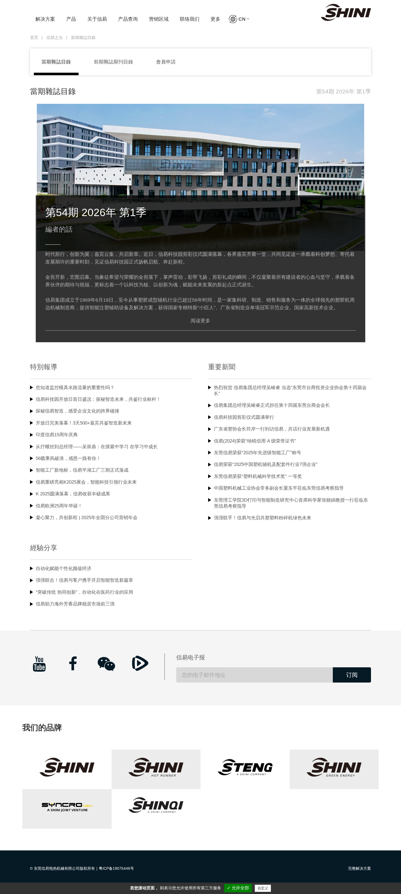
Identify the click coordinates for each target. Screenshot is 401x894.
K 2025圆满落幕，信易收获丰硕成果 (73, 493)
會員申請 (166, 62)
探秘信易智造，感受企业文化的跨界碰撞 (77, 411)
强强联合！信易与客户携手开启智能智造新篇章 (84, 580)
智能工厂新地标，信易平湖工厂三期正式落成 (82, 470)
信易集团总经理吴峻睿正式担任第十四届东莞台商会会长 (272, 405)
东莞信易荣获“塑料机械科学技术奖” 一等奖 (258, 476)
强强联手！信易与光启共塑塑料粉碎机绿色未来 (262, 517)
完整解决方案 (359, 868)
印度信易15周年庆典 (57, 434)
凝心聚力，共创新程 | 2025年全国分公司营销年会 (86, 517)
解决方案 (45, 19)
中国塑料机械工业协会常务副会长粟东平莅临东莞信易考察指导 (279, 488)
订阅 (352, 675)
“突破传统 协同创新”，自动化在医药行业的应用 (84, 592)
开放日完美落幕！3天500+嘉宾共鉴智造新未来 (84, 423)
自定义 (263, 888)
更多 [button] (215, 19)
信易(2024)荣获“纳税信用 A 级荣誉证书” (255, 441)
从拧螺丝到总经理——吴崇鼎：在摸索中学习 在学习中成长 (97, 446)
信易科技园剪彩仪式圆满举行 (244, 417)
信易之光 (54, 37)
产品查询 (128, 19)
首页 (34, 37)
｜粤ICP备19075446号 (114, 868)
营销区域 (159, 19)
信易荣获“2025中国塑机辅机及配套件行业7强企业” (266, 464)
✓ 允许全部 (238, 888)
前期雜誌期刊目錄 (113, 62)
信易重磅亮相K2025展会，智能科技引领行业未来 (86, 482)
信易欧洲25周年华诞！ (59, 505)
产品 (71, 19)
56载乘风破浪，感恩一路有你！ (68, 458)
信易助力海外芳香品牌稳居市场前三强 (75, 604)
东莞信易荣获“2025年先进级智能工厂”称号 (257, 452)
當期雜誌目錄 (56, 62)
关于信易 (97, 19)
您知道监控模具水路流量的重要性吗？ (75, 387)
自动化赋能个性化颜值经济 (63, 568)
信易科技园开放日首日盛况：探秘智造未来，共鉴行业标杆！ (98, 399)
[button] (239, 19)
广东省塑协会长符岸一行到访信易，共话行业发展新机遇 (272, 429)
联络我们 (189, 19)
